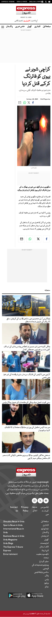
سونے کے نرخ (44, 561)
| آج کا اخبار (33, 21)
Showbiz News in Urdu (13, 521)
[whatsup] (30, 239)
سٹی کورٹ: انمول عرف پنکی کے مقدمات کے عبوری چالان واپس (26, 402)
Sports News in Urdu (13, 525)
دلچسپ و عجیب (42, 554)
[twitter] (38, 239)
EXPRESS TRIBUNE (8, 2)
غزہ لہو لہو (45, 528)
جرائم (47, 586)
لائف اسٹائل (44, 547)
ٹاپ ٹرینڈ (45, 550)
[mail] (21, 239)
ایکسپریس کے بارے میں (45, 511)
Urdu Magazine (10, 539)
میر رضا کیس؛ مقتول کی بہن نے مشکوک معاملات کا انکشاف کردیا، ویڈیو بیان (27, 429)
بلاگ (47, 576)
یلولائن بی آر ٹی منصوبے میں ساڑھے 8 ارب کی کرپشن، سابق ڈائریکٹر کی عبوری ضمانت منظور (28, 320)
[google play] (17, 596)
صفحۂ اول (47, 26)
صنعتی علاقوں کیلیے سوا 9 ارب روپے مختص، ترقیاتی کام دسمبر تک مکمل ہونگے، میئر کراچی (26, 457)
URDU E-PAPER (22, 2)
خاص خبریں (20, 26)
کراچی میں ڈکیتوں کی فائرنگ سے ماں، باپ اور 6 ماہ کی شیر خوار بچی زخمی (26, 376)
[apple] (35, 596)
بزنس (47, 579)
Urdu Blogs (8, 543)
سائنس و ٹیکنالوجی (41, 572)
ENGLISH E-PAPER (35, 2)
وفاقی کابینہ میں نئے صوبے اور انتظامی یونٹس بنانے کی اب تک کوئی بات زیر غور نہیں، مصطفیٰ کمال (27, 348)
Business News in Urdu (13, 536)
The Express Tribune (13, 547)
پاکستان (9, 26)
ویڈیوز (46, 583)
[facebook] (46, 239)
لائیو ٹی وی (27, 21)
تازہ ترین (37, 26)
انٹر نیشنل (45, 536)
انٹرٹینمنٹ (44, 543)
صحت (46, 557)
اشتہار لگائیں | (19, 21)
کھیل (29, 26)
